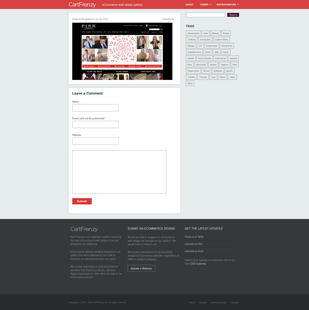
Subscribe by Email (194, 250)
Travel (222, 76)
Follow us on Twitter (194, 236)
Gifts (216, 51)
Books (226, 33)
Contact (234, 302)
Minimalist (201, 64)
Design (191, 45)
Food (207, 51)
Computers (205, 39)
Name (76, 101)
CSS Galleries (198, 263)
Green (226, 51)
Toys (213, 76)
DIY (200, 45)
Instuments (220, 58)
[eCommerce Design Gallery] (84, 231)
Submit (203, 302)
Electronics (227, 45)
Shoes (206, 70)
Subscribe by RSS (193, 243)
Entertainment (194, 51)
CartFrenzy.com (100, 302)
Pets (234, 64)
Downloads (211, 45)
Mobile (213, 64)
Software (218, 70)
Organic (224, 64)
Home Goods (204, 58)
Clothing (192, 39)
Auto (205, 33)
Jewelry (233, 58)
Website (76, 135)
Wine (190, 83)
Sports (229, 70)
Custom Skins (221, 39)
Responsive (193, 70)
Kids (190, 64)
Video (232, 76)
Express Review (218, 302)
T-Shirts (191, 76)
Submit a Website (141, 268)
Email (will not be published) (89, 118)
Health (191, 58)
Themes (203, 76)
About (192, 302)
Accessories (193, 33)
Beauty (215, 33)
